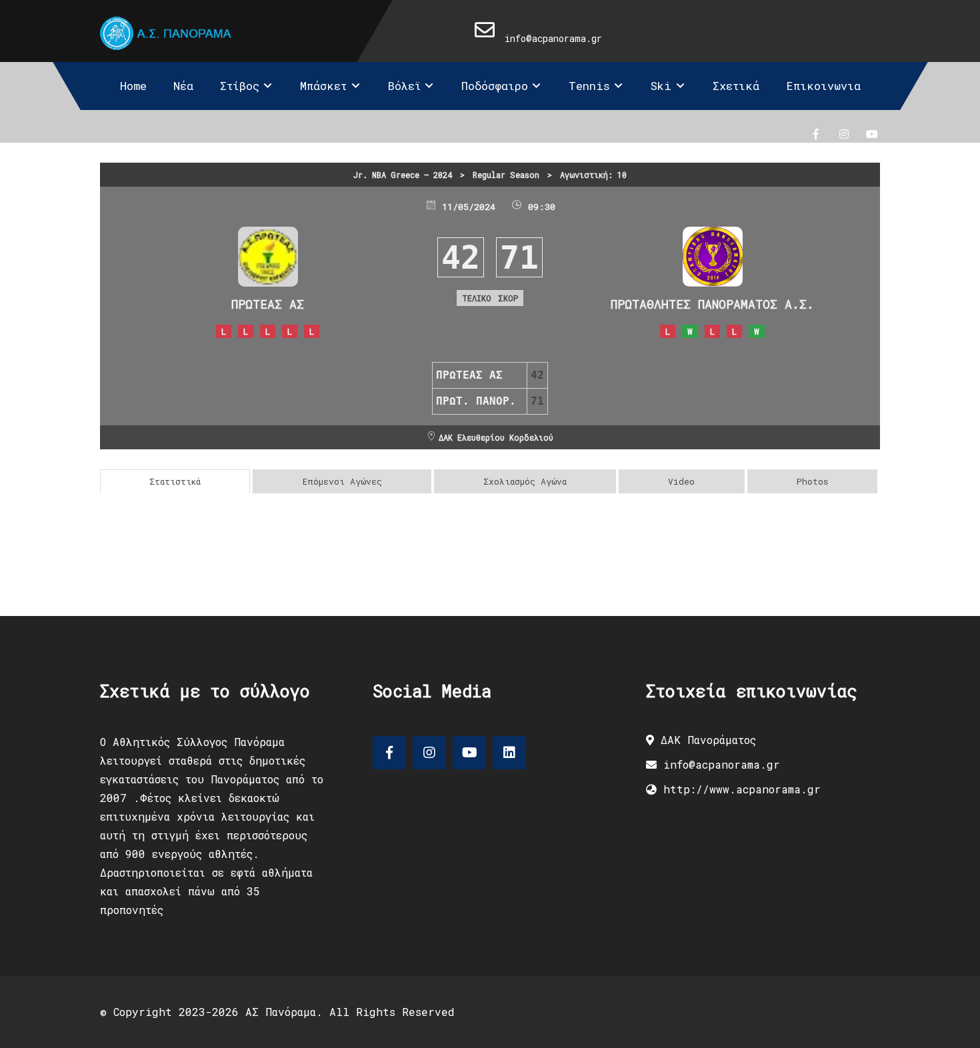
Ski (661, 85)
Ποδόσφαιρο (494, 85)
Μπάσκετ (323, 85)
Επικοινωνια (823, 85)
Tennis (589, 85)
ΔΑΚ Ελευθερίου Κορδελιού (496, 437)
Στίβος (239, 85)
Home (133, 85)
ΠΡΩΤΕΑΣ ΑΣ (267, 304)
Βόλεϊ (404, 85)
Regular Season (506, 174)
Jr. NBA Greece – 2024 (402, 174)
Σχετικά (736, 85)
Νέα (183, 85)
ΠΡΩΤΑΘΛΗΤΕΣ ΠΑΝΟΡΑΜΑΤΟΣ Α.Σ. (712, 304)
